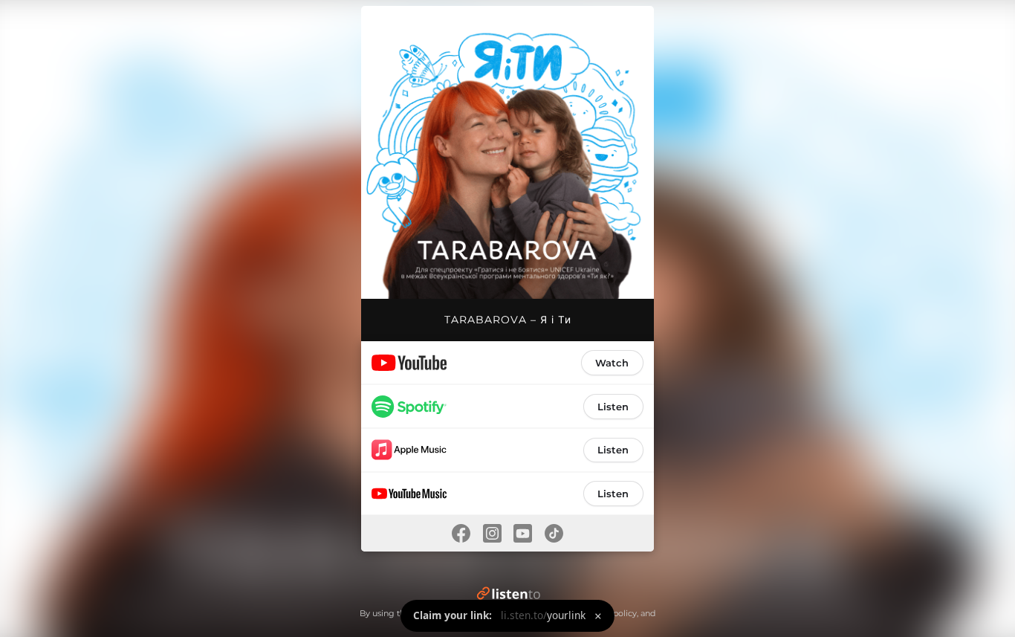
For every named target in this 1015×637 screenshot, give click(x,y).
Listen (613, 407)
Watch (612, 363)
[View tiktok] (554, 533)
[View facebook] (461, 533)
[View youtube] (523, 533)
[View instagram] (492, 533)
